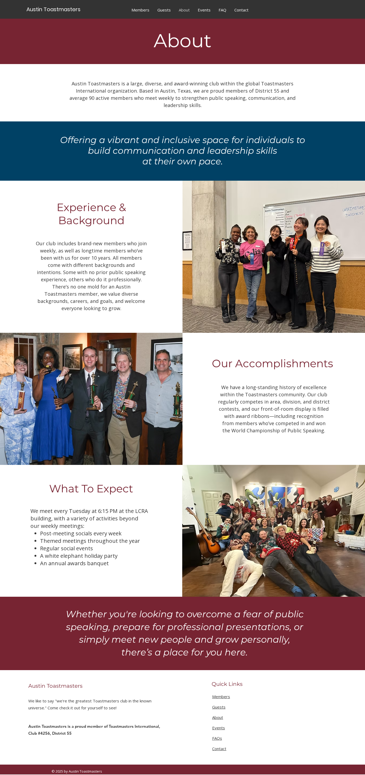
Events (218, 727)
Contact (219, 748)
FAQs (217, 738)
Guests (219, 707)
